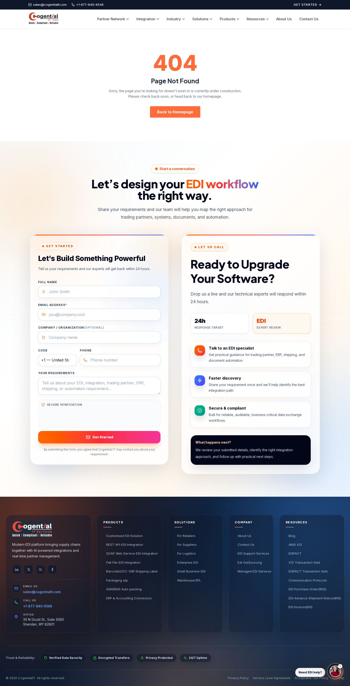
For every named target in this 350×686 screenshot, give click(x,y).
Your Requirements (56, 373)
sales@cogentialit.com (42, 592)
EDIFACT (295, 553)
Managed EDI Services (252, 571)
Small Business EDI (191, 571)
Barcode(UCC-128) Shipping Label (130, 571)
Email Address (52, 305)
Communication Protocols (308, 580)
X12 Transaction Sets (304, 562)
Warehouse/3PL (189, 580)
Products (227, 19)
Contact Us (308, 19)
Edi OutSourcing (250, 562)
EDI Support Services (252, 553)
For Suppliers (187, 544)
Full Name (47, 282)
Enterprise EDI (187, 562)
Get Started (305, 4)
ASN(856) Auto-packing (124, 589)
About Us (284, 19)
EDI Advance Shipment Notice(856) (313, 598)
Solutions (200, 19)
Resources (256, 19)
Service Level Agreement (271, 678)
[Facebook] (52, 569)
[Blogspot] (40, 569)
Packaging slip (117, 580)
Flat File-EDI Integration (123, 562)
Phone (85, 350)
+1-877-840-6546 (37, 606)
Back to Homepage (175, 112)
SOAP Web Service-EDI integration (130, 553)
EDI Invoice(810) (300, 607)
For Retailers (186, 536)
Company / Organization (71, 327)
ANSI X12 (295, 544)
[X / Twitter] (28, 569)
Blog (292, 536)
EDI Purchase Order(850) (307, 589)
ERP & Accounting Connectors (129, 598)
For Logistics (186, 553)
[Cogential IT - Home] (43, 19)
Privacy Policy (238, 678)
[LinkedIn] (16, 569)
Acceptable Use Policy (311, 678)
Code (43, 350)
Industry (174, 19)
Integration (145, 19)
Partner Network (111, 19)
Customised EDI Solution (124, 536)
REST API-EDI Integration (124, 544)
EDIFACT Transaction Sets (308, 571)
